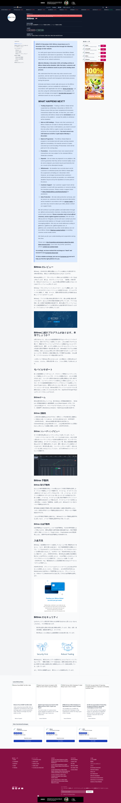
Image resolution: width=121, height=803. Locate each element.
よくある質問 (93, 759)
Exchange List (64, 256)
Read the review (28, 738)
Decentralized (74, 759)
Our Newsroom (94, 773)
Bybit (87, 45)
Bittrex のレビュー (18, 43)
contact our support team (50, 246)
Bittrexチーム (18, 50)
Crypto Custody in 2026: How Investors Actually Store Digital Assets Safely (58, 776)
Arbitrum (29, 35)
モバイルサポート (18, 48)
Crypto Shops (74, 769)
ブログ (91, 765)
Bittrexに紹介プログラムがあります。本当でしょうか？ (21, 46)
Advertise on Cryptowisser (96, 779)
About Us (92, 771)
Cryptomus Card (37, 759)
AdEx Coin (47, 35)
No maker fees (74, 767)
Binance (88, 52)
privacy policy (68, 201)
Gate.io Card (36, 763)
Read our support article (57, 230)
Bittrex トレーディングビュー (22, 53)
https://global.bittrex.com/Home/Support (54, 191)
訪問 (103, 45)
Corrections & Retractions (96, 777)
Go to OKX (93, 740)
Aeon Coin (53, 35)
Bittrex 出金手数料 (19, 58)
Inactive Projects (94, 769)
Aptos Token (35, 35)
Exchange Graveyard (51, 253)
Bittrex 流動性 (18, 51)
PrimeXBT (88, 49)
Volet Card (35, 765)
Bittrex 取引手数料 (19, 57)
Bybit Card (35, 761)
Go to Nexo (60, 740)
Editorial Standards (95, 775)
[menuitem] (48, 7)
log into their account (65, 93)
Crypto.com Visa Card (38, 767)
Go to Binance (28, 740)
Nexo (87, 56)
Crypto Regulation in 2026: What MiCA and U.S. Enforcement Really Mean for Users (59, 781)
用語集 (91, 761)
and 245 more (59, 35)
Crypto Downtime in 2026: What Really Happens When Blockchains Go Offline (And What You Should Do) (60, 771)
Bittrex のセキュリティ (19, 62)
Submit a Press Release (96, 781)
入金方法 (16, 60)
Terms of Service (68, 88)
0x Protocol (41, 35)
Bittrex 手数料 (17, 55)
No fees (73, 763)
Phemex (88, 59)
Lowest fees (74, 761)
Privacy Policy (72, 794)
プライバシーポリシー (95, 763)
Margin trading (74, 765)
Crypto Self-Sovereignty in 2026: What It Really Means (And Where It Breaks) (60, 766)
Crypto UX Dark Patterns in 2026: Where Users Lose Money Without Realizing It (59, 761)
